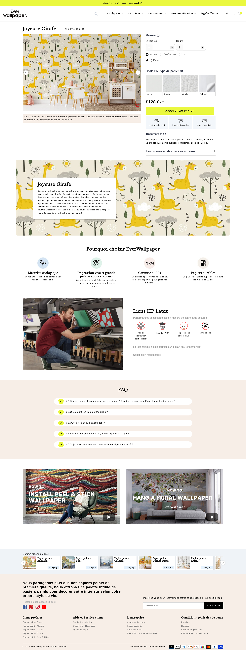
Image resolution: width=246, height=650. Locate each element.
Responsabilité (134, 626)
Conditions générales (192, 629)
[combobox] (68, 13)
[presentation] (26, 72)
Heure (179, 41)
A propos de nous (136, 622)
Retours (185, 626)
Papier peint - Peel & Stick (36, 637)
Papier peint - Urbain (33, 629)
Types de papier (81, 629)
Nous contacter (134, 629)
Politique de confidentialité (194, 633)
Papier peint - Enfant (33, 633)
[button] (80, 107)
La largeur (151, 41)
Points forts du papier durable (142, 633)
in (172, 47)
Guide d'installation (82, 622)
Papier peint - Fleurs (33, 622)
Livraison (185, 622)
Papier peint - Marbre (33, 626)
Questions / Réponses (84, 626)
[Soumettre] (96, 13)
